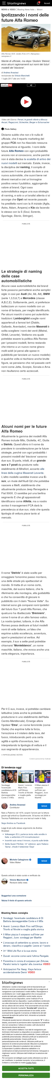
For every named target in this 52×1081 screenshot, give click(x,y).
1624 (23, 994)
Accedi (47, 3)
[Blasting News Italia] (16, 3)
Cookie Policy (31, 1062)
